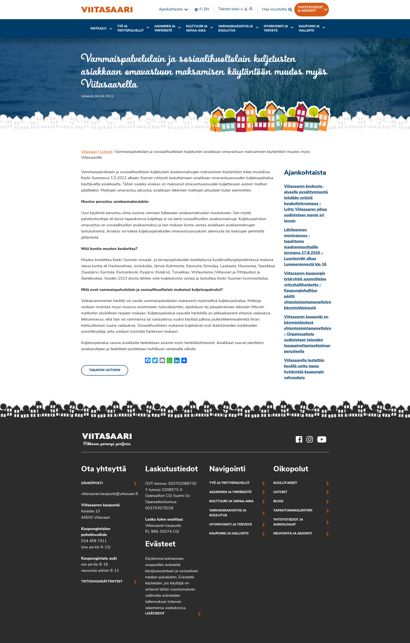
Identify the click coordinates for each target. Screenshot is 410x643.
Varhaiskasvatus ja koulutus (235, 28)
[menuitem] (172, 9)
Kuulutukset (285, 483)
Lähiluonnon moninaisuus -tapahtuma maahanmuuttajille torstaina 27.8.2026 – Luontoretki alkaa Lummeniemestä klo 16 (305, 247)
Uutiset (106, 152)
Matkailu (99, 28)
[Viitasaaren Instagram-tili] (309, 439)
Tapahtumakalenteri (292, 510)
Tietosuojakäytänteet (102, 581)
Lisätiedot (155, 613)
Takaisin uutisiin (104, 370)
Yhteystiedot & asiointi (310, 9)
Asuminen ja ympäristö (164, 28)
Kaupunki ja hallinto (309, 28)
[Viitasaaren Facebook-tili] (299, 439)
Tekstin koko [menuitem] (235, 9)
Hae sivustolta (274, 10)
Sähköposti (92, 483)
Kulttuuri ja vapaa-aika (197, 28)
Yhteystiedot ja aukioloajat (288, 522)
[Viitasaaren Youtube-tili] (322, 439)
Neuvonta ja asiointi (292, 533)
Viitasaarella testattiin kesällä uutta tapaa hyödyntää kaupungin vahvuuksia (304, 369)
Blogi (278, 501)
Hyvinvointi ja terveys (230, 524)
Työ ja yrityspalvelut (130, 28)
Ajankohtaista (171, 10)
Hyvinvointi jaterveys (276, 28)
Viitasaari (89, 152)
